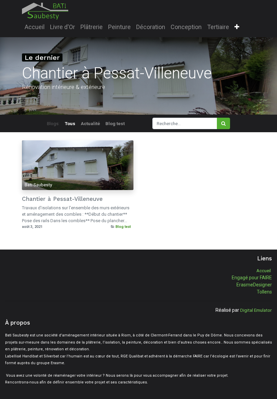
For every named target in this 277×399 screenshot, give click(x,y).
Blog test (123, 227)
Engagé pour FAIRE (252, 277)
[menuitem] (34, 27)
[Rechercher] (223, 123)
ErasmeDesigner (254, 284)
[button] (237, 27)
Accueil (263, 270)
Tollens (264, 292)
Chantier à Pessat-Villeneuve (62, 198)
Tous (70, 123)
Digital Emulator (256, 310)
